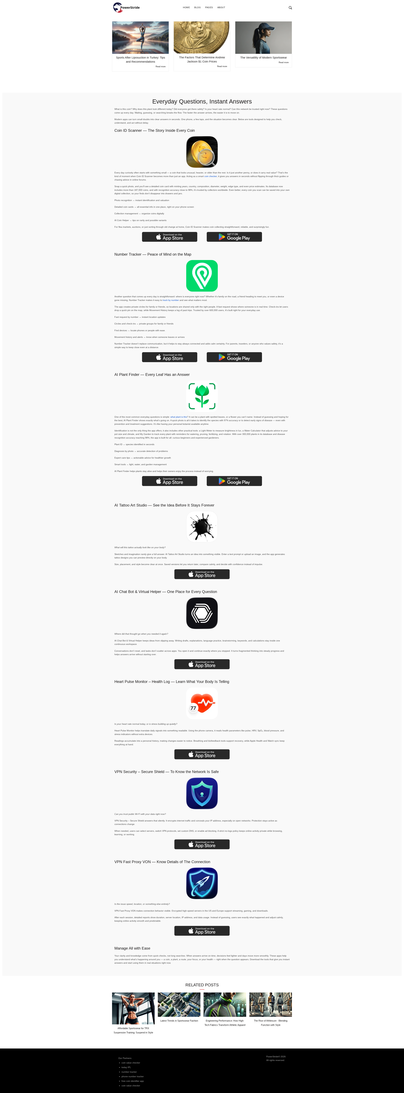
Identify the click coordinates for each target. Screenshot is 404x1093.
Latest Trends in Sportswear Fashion (179, 1020)
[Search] (287, 7)
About (221, 7)
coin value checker (131, 1062)
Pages (209, 7)
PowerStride (272, 1056)
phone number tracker (133, 1076)
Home (186, 7)
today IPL (126, 1067)
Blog (197, 7)
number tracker (129, 1072)
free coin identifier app (133, 1081)
